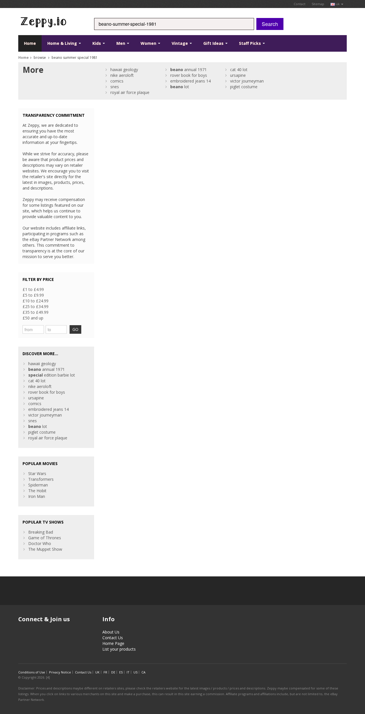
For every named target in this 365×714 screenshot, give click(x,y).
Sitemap (318, 4)
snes (114, 86)
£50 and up (33, 318)
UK (97, 672)
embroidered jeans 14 (190, 81)
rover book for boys (188, 75)
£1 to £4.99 (33, 289)
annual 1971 (188, 69)
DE (113, 672)
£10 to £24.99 (35, 300)
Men (121, 43)
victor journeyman (247, 81)
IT (128, 672)
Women (149, 43)
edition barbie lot (51, 375)
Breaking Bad (40, 532)
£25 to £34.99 (35, 306)
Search (270, 23)
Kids (97, 43)
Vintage (180, 43)
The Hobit (37, 490)
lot (179, 86)
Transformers (41, 479)
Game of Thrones (44, 537)
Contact (299, 4)
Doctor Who (39, 543)
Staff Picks (250, 43)
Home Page (113, 643)
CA (143, 672)
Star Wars (37, 473)
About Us (110, 632)
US (135, 672)
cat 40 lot (239, 69)
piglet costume (243, 86)
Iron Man (36, 496)
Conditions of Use (31, 672)
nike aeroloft (122, 75)
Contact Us (112, 637)
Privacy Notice (60, 672)
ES (121, 672)
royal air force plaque (129, 92)
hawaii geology (124, 69)
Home (30, 43)
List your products (119, 649)
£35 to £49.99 (35, 312)
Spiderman (38, 485)
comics (116, 81)
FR (105, 672)
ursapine (238, 75)
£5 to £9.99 (33, 295)
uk (337, 4)
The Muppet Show (45, 549)
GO (75, 329)
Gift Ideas (214, 43)
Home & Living (62, 43)
